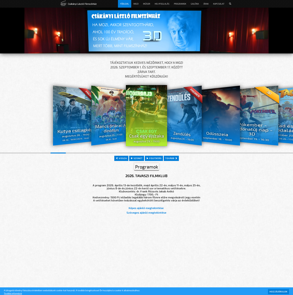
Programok (180, 3)
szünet (138, 158)
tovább (170, 158)
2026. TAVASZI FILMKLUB (146, 175)
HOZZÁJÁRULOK (278, 291)
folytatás (155, 158)
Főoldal (124, 3)
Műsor (146, 3)
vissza (122, 158)
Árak (206, 3)
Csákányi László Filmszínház (82, 3)
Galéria (195, 3)
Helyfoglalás (162, 3)
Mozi (136, 3)
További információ (13, 293)
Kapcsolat (218, 3)
